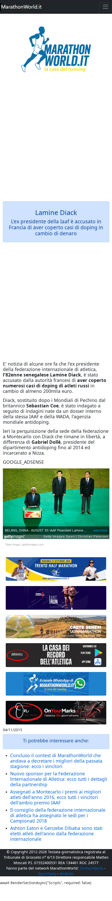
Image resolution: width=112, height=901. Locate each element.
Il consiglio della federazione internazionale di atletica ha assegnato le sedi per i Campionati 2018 (57, 815)
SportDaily (47, 873)
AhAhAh (67, 873)
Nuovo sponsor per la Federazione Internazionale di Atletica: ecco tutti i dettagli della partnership (58, 779)
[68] (56, 712)
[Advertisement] (56, 140)
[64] (56, 655)
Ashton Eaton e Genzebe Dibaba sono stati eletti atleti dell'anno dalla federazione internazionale (56, 833)
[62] (56, 597)
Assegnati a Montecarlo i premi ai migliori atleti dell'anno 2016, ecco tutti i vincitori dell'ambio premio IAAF (55, 797)
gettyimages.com (33, 544)
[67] (56, 626)
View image (12, 544)
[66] (56, 569)
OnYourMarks (91, 868)
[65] (56, 683)
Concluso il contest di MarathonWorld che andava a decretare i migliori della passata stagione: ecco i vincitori (56, 760)
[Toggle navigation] (105, 6)
